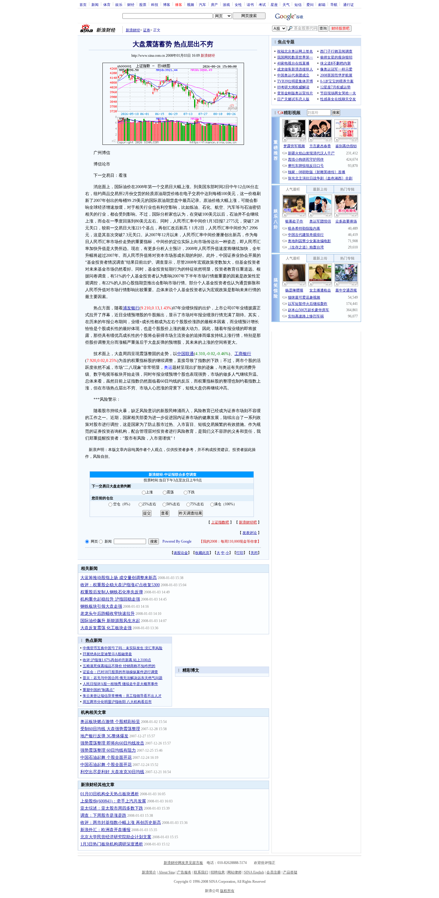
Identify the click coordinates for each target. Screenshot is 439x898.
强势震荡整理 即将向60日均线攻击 (112, 743)
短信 (298, 4)
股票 (142, 4)
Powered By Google (176, 541)
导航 (333, 4)
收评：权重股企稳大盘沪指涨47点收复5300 (120, 585)
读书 (250, 4)
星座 (274, 4)
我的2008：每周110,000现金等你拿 (230, 541)
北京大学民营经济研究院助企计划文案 (115, 837)
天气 (286, 4)
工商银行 (242, 353)
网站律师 (234, 872)
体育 (106, 4)
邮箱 (322, 4)
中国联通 (185, 353)
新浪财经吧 (248, 522)
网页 (94, 541)
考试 (262, 4)
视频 (190, 4)
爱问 (310, 4)
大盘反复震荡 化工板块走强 (106, 628)
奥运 (168, 367)
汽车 (202, 4)
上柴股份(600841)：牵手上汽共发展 (113, 801)
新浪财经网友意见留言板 (183, 863)
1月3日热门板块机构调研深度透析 (111, 844)
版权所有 (227, 891)
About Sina (167, 872)
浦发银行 (131, 308)
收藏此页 (202, 553)
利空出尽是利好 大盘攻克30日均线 (112, 772)
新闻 (95, 4)
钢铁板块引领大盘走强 (101, 606)
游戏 (226, 4)
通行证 (348, 4)
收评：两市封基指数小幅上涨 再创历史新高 (120, 822)
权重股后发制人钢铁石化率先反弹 (111, 592)
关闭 (254, 553)
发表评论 (249, 533)
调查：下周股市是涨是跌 (103, 815)
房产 (214, 4)
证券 (146, 30)
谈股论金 (181, 553)
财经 (130, 4)
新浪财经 (133, 30)
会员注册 (273, 872)
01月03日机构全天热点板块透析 (109, 794)
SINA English (254, 872)
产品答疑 (290, 872)
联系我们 (201, 872)
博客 (166, 4)
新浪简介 (149, 872)
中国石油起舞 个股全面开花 (106, 757)
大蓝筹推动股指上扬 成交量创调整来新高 (118, 577)
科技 (154, 4)
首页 (83, 4)
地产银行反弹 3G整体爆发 (104, 736)
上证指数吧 (220, 522)
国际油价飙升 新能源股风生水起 (110, 620)
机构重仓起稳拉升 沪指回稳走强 (110, 599)
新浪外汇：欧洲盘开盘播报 (105, 830)
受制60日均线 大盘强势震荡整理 (110, 729)
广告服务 (184, 872)
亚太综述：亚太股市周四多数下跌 (111, 808)
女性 (238, 4)
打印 (239, 553)
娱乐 (118, 4)
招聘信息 (218, 872)
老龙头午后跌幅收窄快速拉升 (107, 613)
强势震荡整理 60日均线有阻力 (108, 750)
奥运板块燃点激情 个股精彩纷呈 (110, 721)
